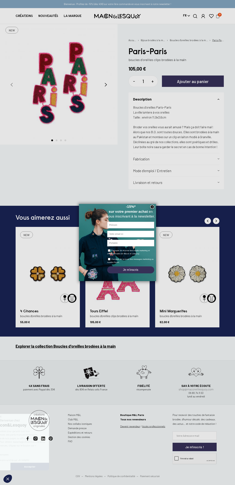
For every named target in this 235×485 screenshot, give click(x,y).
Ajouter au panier (193, 81)
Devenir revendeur (130, 426)
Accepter (61, 466)
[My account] (203, 16)
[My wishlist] (211, 16)
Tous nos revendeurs (133, 419)
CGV (78, 476)
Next (216, 221)
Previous (208, 221)
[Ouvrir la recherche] (195, 16)
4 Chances (29, 311)
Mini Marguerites (173, 311)
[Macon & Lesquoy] (117, 16)
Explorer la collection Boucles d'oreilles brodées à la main (66, 346)
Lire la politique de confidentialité (23, 454)
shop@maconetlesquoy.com (196, 389)
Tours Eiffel (99, 311)
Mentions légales (94, 476)
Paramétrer (23, 466)
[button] (24, 16)
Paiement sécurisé (150, 476)
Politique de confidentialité (121, 476)
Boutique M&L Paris (132, 414)
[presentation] (11, 84)
